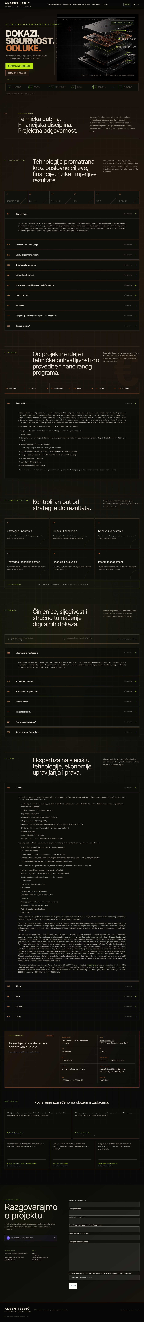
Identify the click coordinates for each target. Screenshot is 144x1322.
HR (134, 4)
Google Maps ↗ (36, 1260)
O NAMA (105, 4)
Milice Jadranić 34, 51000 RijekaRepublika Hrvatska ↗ (14, 1259)
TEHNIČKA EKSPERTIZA (54, 4)
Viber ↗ (34, 1253)
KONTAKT (127, 4)
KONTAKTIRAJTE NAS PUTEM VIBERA (31, 1238)
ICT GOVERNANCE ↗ (43, 584)
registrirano (91, 965)
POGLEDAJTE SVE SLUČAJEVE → (126, 639)
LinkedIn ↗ (35, 1255)
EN (138, 4)
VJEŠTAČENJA (96, 4)
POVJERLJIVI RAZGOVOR (19, 66)
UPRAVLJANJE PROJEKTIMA (81, 4)
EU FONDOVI (67, 4)
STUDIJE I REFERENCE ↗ (81, 584)
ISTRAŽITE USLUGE (17, 73)
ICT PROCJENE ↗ (56, 584)
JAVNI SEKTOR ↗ (67, 584)
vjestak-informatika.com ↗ (40, 1257)
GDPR (132, 1310)
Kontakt (137, 1310)
